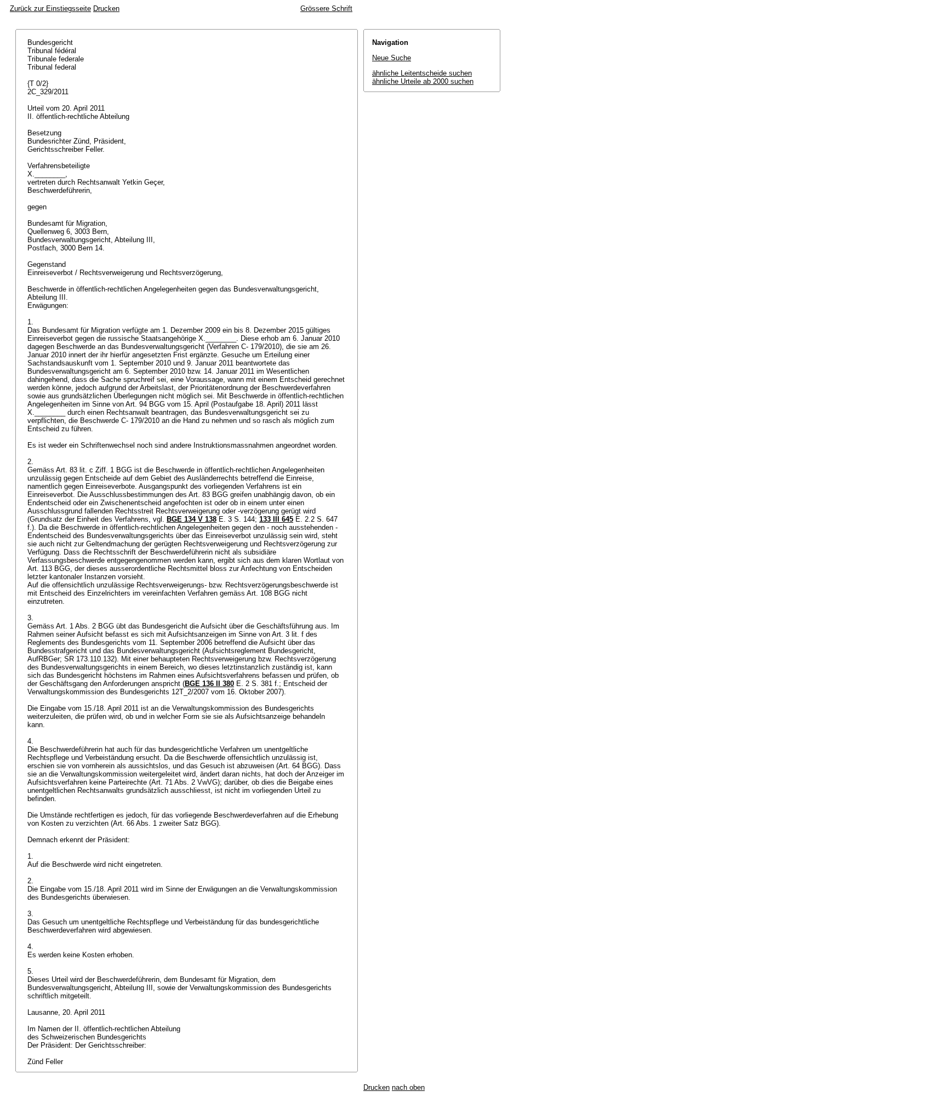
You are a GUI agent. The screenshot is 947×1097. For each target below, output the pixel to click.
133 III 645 (276, 519)
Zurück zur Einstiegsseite (50, 8)
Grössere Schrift (326, 8)
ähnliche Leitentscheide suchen (422, 73)
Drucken (106, 8)
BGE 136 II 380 (209, 683)
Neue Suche (391, 58)
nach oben (408, 1087)
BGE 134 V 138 (191, 519)
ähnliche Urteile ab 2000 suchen (423, 81)
